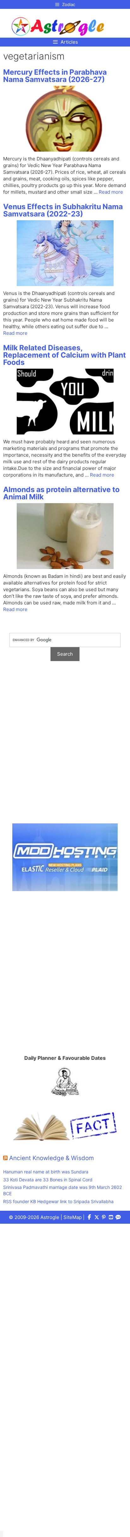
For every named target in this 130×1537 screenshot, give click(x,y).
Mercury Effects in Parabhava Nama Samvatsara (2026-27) (55, 76)
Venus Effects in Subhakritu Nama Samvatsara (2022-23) (63, 210)
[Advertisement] (65, 745)
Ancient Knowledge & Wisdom (51, 1158)
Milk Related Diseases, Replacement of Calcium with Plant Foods (64, 355)
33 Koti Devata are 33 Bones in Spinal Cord (47, 1179)
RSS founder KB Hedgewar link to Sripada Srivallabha (58, 1201)
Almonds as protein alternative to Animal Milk (61, 493)
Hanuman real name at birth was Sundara (45, 1171)
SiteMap (72, 1217)
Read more (111, 192)
